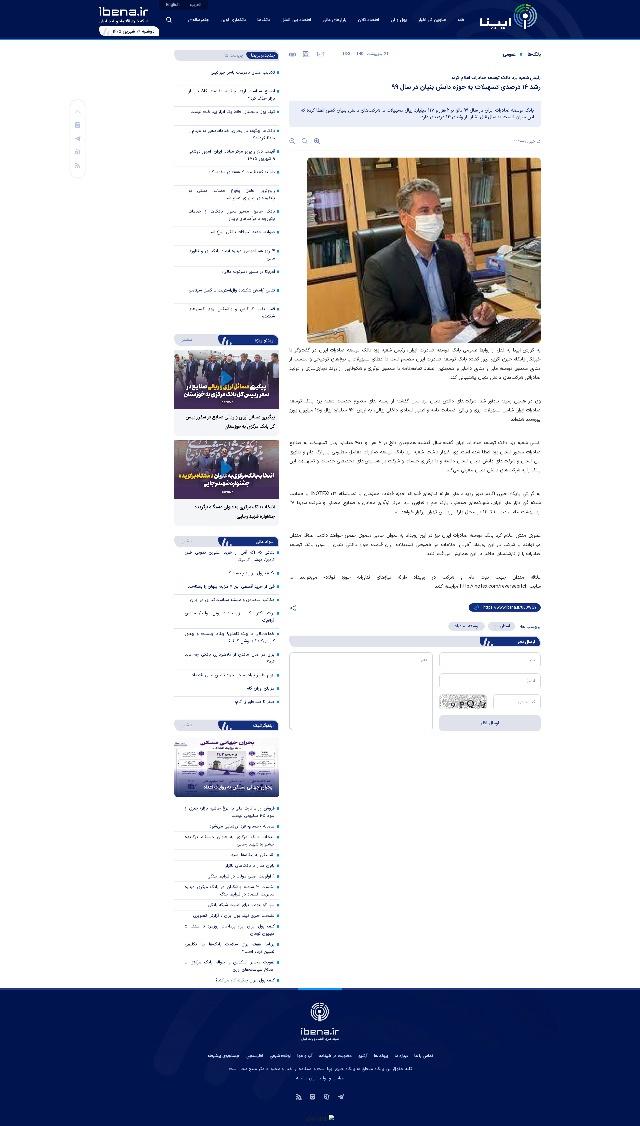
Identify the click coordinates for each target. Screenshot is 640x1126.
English (173, 5)
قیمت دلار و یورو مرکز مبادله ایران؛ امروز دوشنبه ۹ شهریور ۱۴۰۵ (231, 155)
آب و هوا (304, 1056)
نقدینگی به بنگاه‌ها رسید (253, 855)
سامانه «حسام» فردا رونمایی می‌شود (242, 826)
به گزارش (527, 350)
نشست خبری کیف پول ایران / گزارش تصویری (234, 915)
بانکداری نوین (233, 20)
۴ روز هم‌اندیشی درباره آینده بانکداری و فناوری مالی (231, 255)
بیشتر (183, 339)
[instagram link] (77, 124)
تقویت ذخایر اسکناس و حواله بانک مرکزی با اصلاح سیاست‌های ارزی (230, 966)
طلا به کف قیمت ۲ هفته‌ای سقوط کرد (241, 172)
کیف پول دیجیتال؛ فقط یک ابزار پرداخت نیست (232, 112)
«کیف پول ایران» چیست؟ (252, 573)
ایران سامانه (306, 1078)
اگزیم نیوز (490, 359)
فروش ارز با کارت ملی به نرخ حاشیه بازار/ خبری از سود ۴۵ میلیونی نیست (230, 812)
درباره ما (401, 1056)
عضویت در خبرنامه (335, 1056)
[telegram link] (78, 138)
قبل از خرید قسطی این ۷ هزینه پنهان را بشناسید (231, 586)
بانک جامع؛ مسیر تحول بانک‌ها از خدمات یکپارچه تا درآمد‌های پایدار (231, 215)
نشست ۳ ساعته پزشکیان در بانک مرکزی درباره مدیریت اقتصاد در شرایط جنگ (230, 891)
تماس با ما (423, 1056)
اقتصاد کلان (368, 20)
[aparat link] (78, 151)
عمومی (509, 55)
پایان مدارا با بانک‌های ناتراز (250, 865)
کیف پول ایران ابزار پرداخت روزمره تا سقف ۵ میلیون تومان (230, 930)
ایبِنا (517, 350)
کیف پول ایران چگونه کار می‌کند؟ (245, 980)
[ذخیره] (306, 53)
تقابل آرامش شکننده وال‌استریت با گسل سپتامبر (232, 290)
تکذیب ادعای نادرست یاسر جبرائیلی (243, 72)
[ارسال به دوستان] (320, 53)
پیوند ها (381, 1056)
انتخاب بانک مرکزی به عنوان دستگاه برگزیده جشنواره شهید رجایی (230, 841)
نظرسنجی (254, 1056)
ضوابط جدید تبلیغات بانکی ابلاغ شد (242, 232)
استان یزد (501, 626)
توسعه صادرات (466, 626)
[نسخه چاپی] (292, 53)
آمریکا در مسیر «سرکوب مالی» (248, 272)
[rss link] (77, 165)
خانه (461, 20)
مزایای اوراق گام (260, 688)
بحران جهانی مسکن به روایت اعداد (238, 787)
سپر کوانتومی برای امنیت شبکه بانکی (241, 905)
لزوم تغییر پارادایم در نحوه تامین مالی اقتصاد (233, 675)
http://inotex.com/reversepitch (494, 586)
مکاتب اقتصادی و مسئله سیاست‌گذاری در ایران (232, 600)
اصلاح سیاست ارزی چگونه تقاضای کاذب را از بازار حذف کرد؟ (231, 95)
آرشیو (362, 1056)
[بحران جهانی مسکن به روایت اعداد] (226, 767)
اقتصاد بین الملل (296, 20)
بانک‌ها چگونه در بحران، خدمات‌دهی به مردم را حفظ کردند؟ (231, 135)
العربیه (195, 5)
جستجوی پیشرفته (223, 1056)
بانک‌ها (263, 20)
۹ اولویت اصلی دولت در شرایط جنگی (241, 876)
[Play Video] (227, 379)
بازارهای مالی (334, 20)
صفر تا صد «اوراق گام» (254, 702)
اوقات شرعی (280, 1056)
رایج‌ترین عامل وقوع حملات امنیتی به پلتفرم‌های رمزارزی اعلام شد (231, 195)
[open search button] (169, 19)
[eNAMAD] (320, 1118)
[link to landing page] (508, 16)
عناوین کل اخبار (432, 20)
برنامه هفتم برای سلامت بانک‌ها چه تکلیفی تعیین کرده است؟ (230, 948)
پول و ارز (399, 20)
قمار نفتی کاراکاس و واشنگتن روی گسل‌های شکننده (231, 313)
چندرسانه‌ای (198, 20)
